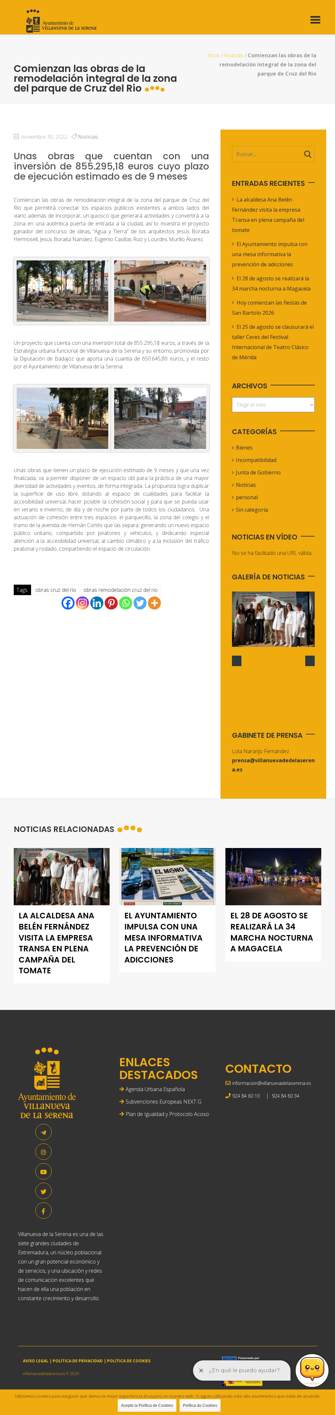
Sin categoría (252, 509)
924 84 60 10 (246, 1096)
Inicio (213, 55)
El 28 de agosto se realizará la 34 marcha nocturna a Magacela (271, 932)
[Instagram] (82, 603)
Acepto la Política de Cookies (147, 1405)
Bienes (244, 447)
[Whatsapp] (125, 603)
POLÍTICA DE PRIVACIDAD (78, 1361)
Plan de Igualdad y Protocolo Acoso (167, 1114)
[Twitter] (140, 603)
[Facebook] (68, 603)
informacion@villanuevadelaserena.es (271, 1083)
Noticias (233, 55)
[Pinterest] (111, 603)
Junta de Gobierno (258, 472)
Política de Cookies (200, 1405)
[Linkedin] (96, 603)
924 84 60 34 (285, 1096)
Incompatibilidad (256, 460)
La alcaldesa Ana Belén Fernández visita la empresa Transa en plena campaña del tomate (56, 943)
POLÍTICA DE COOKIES (128, 1361)
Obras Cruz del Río (55, 589)
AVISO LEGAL (35, 1361)
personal (247, 497)
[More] (154, 603)
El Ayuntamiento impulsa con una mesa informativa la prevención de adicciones (270, 254)
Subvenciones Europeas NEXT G (164, 1101)
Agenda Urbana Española (155, 1089)
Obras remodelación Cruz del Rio (120, 589)
